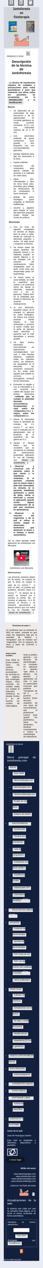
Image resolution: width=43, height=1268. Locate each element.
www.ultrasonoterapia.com (24, 1179)
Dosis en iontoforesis (24, 461)
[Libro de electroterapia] (12, 33)
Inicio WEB (19, 773)
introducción (15, 99)
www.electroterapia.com (25, 1174)
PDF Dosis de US (22, 954)
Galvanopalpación (22, 1074)
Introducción (19, 829)
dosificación (15, 102)
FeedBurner (15, 1243)
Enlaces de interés (22, 814)
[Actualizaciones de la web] (21, 1254)
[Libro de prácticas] (30, 33)
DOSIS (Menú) (19, 1090)
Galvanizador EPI (22, 887)
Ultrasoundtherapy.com (24, 794)
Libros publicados (22, 980)
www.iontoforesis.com (26, 1176)
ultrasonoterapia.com (23, 780)
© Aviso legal (15, 1160)
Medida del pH (20, 1033)
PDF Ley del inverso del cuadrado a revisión (22, 967)
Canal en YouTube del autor (23, 1185)
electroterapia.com (22, 787)
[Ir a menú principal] (11, 5)
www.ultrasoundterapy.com (23, 1181)
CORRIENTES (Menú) (22, 1083)
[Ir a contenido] (20, 5)
